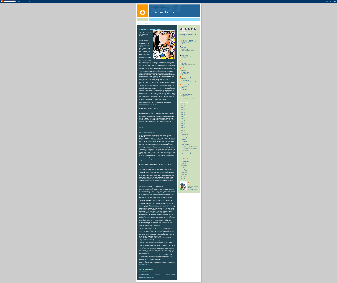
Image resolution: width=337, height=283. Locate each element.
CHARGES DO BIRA (162, 12)
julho (183, 163)
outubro (184, 137)
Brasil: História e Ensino (187, 40)
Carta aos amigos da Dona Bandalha (189, 81)
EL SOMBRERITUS (185, 72)
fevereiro (184, 172)
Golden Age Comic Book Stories (188, 98)
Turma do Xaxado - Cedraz (186, 56)
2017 (182, 118)
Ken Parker (183, 63)
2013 (182, 125)
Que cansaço (184, 86)
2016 (182, 120)
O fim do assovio (184, 95)
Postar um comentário (143, 271)
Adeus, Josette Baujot (186, 152)
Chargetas (184, 142)
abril (183, 169)
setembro (184, 139)
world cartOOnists (185, 46)
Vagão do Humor (185, 67)
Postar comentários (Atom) (148, 277)
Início (139, 23)
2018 (182, 116)
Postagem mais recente (144, 274)
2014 (182, 123)
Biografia (145, 23)
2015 (182, 121)
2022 (182, 109)
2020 (182, 112)
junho (183, 165)
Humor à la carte (185, 59)
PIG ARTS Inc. (184, 55)
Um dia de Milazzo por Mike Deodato (188, 64)
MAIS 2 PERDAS (185, 150)
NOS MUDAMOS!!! (185, 73)
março (183, 170)
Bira (190, 183)
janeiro (183, 174)
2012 (182, 127)
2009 (182, 132)
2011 (182, 129)
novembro (184, 136)
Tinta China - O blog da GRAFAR (189, 77)
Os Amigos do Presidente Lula (188, 34)
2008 (182, 176)
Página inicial (157, 274)
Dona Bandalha (185, 80)
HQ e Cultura (184, 89)
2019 (182, 114)
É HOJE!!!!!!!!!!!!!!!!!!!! (186, 144)
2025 (182, 103)
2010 (182, 130)
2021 (182, 111)
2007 (182, 178)
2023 (182, 107)
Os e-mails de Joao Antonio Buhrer (189, 148)
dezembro (184, 134)
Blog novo (183, 69)
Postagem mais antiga (170, 274)
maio (183, 167)
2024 (182, 105)
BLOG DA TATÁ (185, 85)
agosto (183, 141)
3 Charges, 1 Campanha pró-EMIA (189, 146)
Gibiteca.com (184, 49)
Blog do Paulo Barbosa (186, 94)
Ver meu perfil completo (192, 189)
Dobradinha (183, 90)
